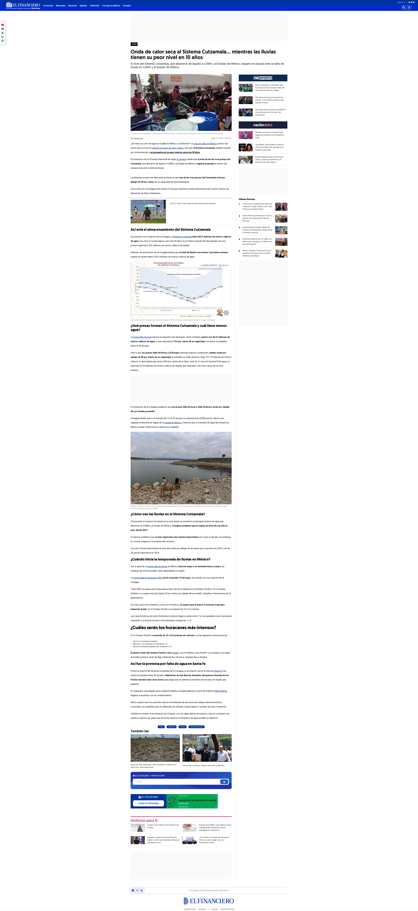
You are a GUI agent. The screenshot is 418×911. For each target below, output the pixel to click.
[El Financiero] (23, 5)
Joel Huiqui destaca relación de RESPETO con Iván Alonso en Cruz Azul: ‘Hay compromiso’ (270, 112)
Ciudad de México (172, 422)
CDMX (134, 44)
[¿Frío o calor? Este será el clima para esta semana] (148, 211)
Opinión (83, 5)
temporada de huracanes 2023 (148, 577)
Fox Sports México (111, 5)
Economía (48, 5)
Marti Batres (221, 691)
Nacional (72, 5)
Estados (127, 5)
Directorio (202, 909)
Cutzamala (171, 727)
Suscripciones (213, 909)
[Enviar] (224, 781)
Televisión (94, 5)
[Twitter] (407, 2)
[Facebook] (405, 2)
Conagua (181, 159)
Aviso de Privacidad (227, 909)
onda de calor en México (205, 143)
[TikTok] (414, 2)
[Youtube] (412, 2)
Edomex (182, 727)
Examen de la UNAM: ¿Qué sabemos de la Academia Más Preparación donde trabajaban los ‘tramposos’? (215, 827)
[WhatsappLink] (174, 801)
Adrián (175, 652)
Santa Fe (218, 671)
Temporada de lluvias (196, 727)
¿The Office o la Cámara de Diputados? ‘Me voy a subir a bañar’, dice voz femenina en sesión (214, 840)
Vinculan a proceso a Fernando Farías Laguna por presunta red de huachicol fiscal (269, 135)
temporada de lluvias (157, 566)
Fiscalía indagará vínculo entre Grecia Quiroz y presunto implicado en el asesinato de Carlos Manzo (269, 159)
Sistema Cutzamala (182, 236)
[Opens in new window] (246, 88)
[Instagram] (410, 2)
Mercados (60, 5)
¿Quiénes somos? (190, 909)
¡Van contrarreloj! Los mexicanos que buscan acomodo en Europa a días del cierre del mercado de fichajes (269, 87)
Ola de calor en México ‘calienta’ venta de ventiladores (203, 766)
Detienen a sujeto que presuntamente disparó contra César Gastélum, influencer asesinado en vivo (163, 840)
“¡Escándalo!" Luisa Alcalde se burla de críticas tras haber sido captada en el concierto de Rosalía (269, 147)
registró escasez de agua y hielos (168, 148)
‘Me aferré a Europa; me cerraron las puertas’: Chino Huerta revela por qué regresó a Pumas (269, 100)
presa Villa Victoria (142, 337)
